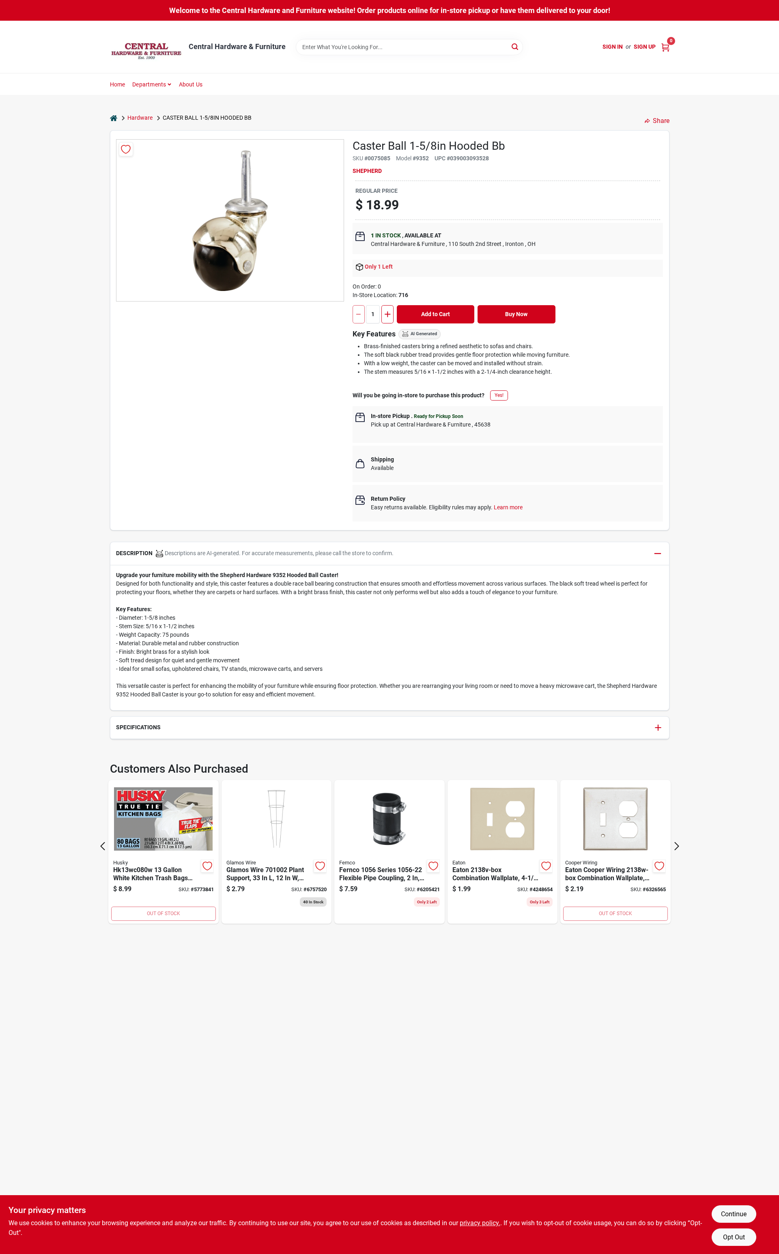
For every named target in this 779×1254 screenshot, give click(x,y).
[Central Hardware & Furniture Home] (146, 46)
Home (117, 84)
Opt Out (734, 1237)
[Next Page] (676, 846)
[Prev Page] (102, 846)
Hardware (140, 117)
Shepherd (367, 171)
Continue (734, 1214)
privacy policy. (480, 1223)
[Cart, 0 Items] (665, 47)
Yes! (499, 395)
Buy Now (516, 314)
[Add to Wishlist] (126, 149)
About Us (191, 84)
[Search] (515, 46)
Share (661, 121)
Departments (149, 84)
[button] (389, 553)
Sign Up (645, 46)
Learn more (508, 507)
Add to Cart (435, 314)
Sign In (613, 46)
